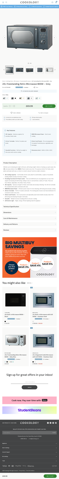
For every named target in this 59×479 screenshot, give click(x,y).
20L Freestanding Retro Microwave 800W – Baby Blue (15, 356)
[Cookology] (29, 2)
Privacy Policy (22, 470)
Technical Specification (11, 206)
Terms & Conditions (30, 470)
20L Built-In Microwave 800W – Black (14, 315)
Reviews (6, 230)
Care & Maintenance (10, 218)
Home (3, 81)
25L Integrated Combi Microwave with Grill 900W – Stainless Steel (43, 356)
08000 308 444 (24, 438)
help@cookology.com (34, 438)
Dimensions (7, 212)
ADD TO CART (49, 106)
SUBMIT (54, 432)
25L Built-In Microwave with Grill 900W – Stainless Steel (43, 315)
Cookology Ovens (9, 81)
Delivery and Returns (10, 224)
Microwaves (16, 81)
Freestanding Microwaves (25, 81)
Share (37, 87)
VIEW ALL (29, 282)
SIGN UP (29, 387)
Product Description (10, 163)
